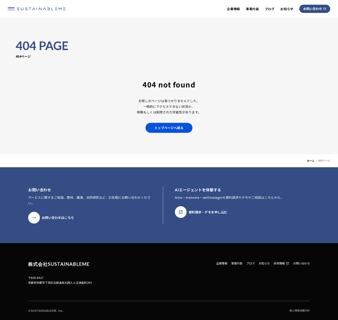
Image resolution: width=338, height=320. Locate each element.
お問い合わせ (301, 263)
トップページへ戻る (169, 127)
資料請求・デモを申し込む (208, 212)
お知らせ (286, 8)
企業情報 (233, 8)
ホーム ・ (312, 160)
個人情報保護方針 (299, 310)
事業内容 (252, 8)
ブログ (270, 8)
